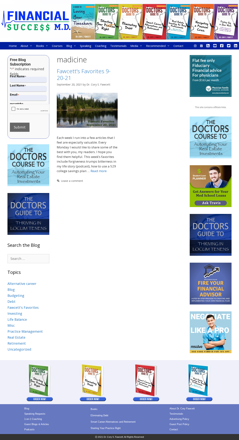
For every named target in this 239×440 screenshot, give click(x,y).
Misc (11, 325)
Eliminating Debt (99, 415)
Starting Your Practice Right (106, 428)
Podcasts (29, 429)
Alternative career (21, 283)
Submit (20, 127)
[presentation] (30, 109)
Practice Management (25, 331)
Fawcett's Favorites (23, 307)
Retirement (16, 343)
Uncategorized (19, 349)
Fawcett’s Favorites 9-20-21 (84, 74)
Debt (11, 301)
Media (134, 46)
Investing (14, 313)
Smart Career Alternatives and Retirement (113, 421)
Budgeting (15, 295)
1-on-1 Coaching (33, 419)
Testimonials (118, 46)
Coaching (100, 46)
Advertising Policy (179, 419)
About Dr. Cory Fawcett (182, 408)
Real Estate (16, 337)
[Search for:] (28, 258)
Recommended (156, 46)
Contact (178, 46)
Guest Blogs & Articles (36, 424)
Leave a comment (72, 181)
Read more (99, 171)
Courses (57, 46)
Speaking (85, 46)
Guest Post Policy (179, 424)
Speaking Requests (34, 413)
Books (40, 46)
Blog (69, 46)
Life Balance (17, 319)
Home (13, 46)
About (24, 46)
